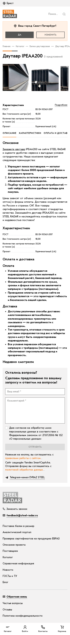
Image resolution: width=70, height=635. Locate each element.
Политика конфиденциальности (22, 615)
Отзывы (7, 609)
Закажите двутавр (14, 149)
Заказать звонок (17, 509)
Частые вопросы (13, 603)
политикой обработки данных (24, 469)
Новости (8, 569)
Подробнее (61, 105)
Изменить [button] (50, 34)
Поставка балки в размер (18, 526)
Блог (5, 582)
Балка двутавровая (40, 46)
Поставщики (10, 551)
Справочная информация (18, 563)
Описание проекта (14, 544)
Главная (6, 46)
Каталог (20, 46)
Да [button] (19, 34)
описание (9, 133)
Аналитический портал (17, 532)
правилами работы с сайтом (23, 458)
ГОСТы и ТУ (10, 576)
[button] (8, 3)
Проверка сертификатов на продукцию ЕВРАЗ (31, 538)
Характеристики (13, 105)
